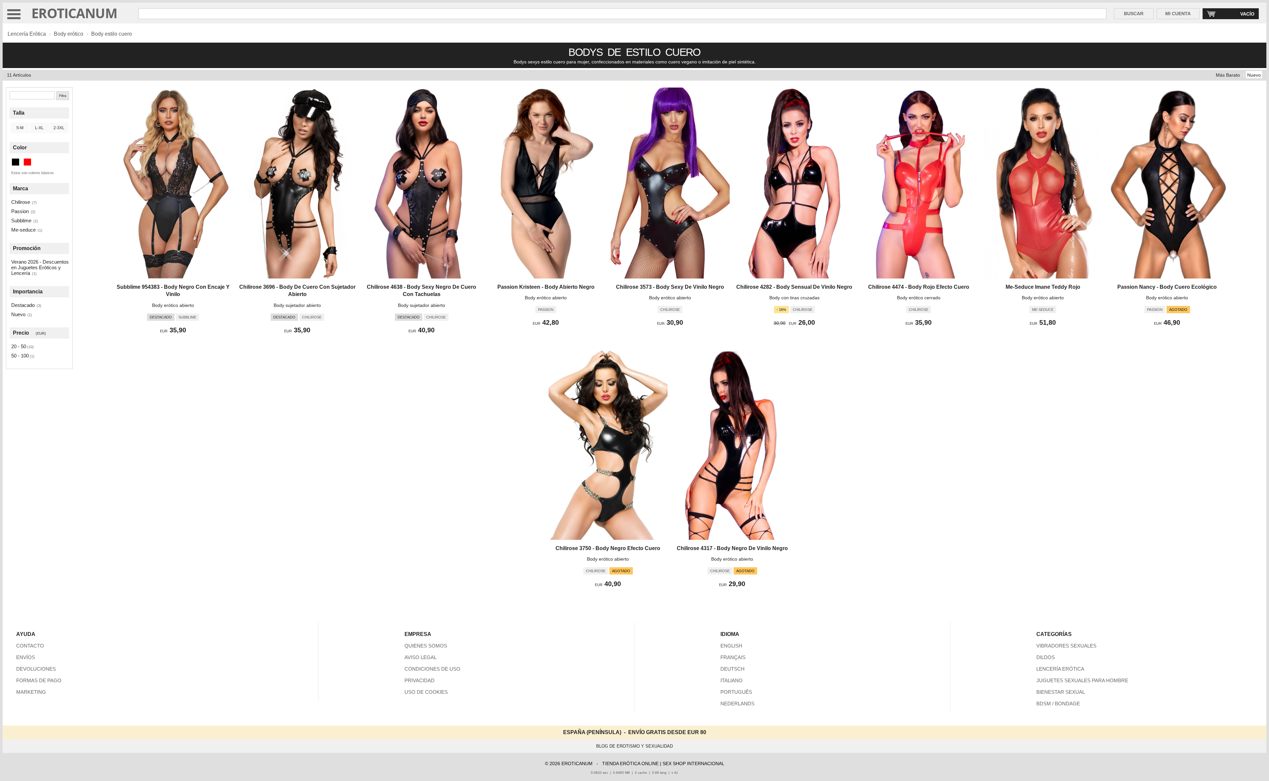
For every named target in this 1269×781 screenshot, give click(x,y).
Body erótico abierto (173, 305)
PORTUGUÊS (736, 692)
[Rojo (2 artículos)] (27, 162)
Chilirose (20, 202)
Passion (20, 211)
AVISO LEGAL (420, 657)
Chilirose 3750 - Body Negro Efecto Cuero (608, 548)
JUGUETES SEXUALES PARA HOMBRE (1082, 680)
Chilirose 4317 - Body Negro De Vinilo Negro (732, 548)
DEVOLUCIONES (36, 669)
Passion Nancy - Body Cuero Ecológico (1167, 287)
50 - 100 (20, 355)
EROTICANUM (74, 13)
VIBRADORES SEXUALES (1066, 646)
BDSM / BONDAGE (1058, 703)
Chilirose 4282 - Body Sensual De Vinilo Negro (794, 287)
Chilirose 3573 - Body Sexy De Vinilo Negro (670, 287)
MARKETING (31, 692)
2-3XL (59, 128)
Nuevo (1254, 75)
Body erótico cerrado (919, 297)
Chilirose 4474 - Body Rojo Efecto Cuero (918, 287)
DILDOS (1045, 657)
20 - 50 (18, 346)
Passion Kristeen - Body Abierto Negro (546, 287)
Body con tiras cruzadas (794, 297)
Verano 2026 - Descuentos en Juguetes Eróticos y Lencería (40, 267)
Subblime (21, 220)
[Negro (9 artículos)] (15, 162)
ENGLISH (731, 646)
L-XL (39, 128)
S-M (19, 128)
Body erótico (68, 34)
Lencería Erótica (27, 34)
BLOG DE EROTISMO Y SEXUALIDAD (634, 746)
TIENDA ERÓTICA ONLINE (630, 763)
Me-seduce (23, 230)
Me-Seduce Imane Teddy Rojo (1043, 287)
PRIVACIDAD (419, 680)
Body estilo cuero (111, 34)
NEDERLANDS (737, 703)
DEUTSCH (732, 669)
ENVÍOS (25, 657)
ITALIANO (731, 680)
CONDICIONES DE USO (432, 669)
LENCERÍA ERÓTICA (1060, 669)
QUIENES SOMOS (425, 646)
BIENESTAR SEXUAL (1060, 692)
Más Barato (1228, 75)
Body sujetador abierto (297, 305)
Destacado (23, 305)
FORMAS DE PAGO (38, 680)
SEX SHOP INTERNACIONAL (693, 763)
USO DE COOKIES (426, 692)
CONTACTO (30, 646)
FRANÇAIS (733, 657)
